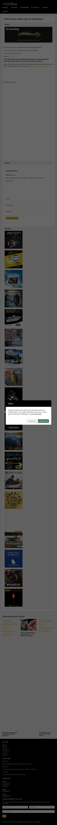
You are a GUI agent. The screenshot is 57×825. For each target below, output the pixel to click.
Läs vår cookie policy (35, 414)
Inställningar (32, 421)
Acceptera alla (43, 421)
